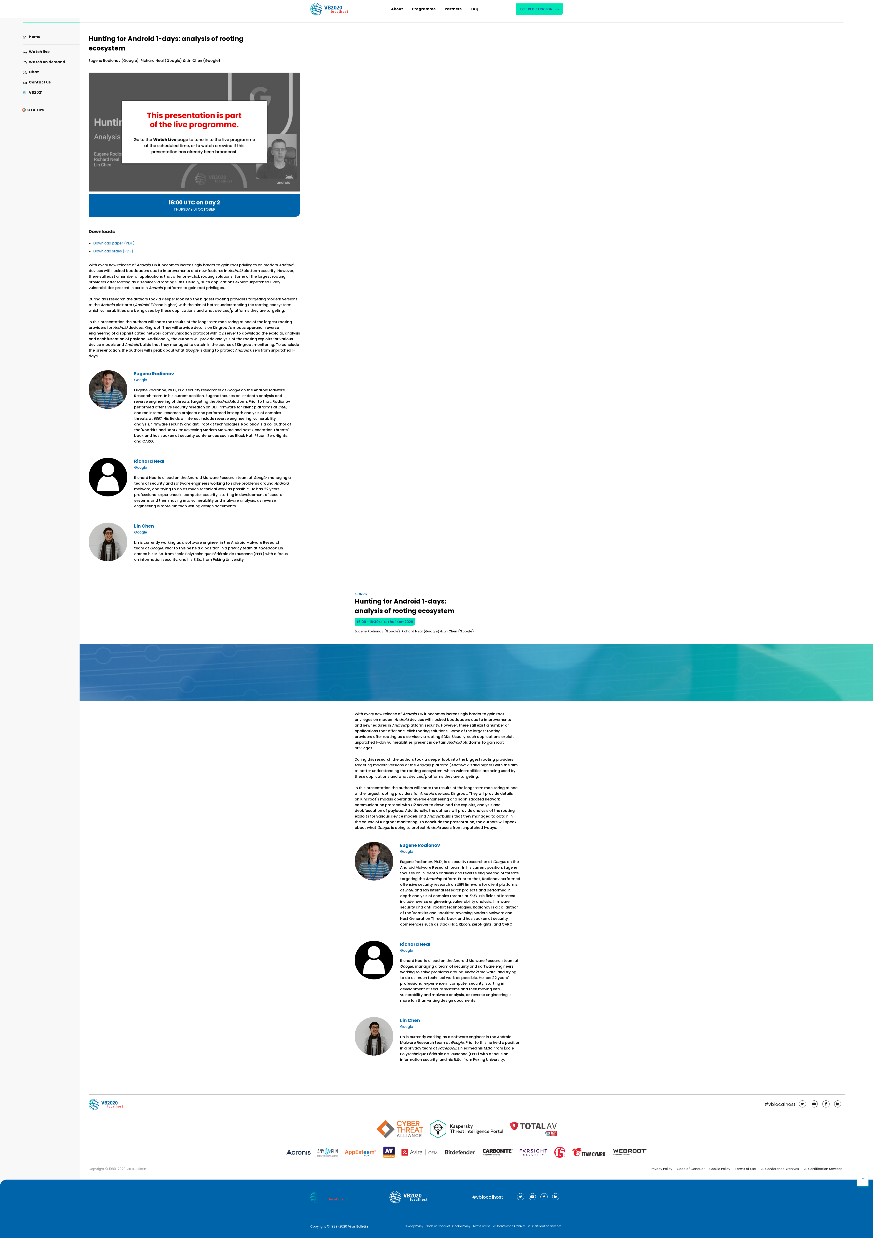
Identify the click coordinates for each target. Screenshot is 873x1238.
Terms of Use (745, 1169)
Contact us (40, 82)
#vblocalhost (780, 1104)
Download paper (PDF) (114, 243)
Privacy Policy (661, 1169)
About (397, 9)
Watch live (39, 51)
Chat (34, 72)
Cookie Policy (719, 1169)
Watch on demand (47, 62)
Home (34, 36)
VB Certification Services (822, 1169)
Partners (453, 9)
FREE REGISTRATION (536, 9)
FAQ (474, 9)
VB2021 (36, 92)
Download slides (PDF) (113, 251)
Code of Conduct (691, 1169)
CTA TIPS (35, 110)
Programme (424, 9)
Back (362, 594)
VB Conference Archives (779, 1169)
